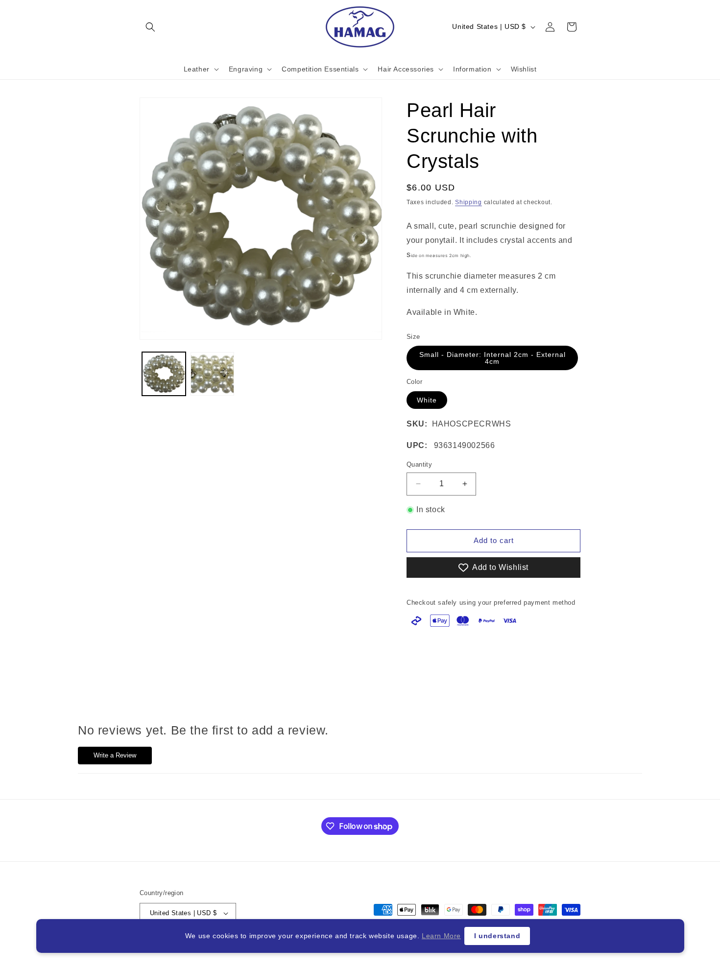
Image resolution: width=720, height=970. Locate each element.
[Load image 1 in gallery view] (164, 374)
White (427, 400)
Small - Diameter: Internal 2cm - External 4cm (492, 358)
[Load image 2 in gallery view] (212, 374)
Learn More (441, 936)
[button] (150, 27)
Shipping (468, 202)
